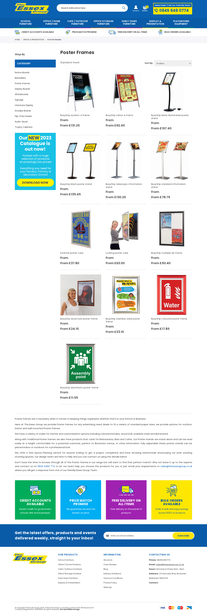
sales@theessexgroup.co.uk (176, 466)
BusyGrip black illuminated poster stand (170, 117)
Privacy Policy (110, 582)
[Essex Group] (33, 8)
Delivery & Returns (112, 573)
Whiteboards (21, 94)
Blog (106, 569)
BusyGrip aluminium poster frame (79, 387)
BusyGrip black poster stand (76, 184)
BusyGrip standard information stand (168, 186)
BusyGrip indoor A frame (119, 115)
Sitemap (108, 587)
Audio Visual (21, 121)
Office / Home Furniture (69, 564)
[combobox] (92, 8)
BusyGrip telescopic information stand (124, 186)
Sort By (149, 63)
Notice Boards (22, 72)
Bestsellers (20, 77)
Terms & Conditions (113, 578)
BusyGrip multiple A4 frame (166, 252)
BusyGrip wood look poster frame (79, 318)
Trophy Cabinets (23, 127)
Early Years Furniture (68, 578)
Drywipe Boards (23, 110)
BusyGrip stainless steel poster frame (123, 320)
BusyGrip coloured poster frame (169, 318)
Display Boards (22, 88)
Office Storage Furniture (69, 573)
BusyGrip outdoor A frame (75, 115)
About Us (108, 559)
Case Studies (110, 564)
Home (17, 39)
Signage (19, 99)
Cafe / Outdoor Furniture (70, 569)
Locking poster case (117, 252)
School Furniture (66, 559)
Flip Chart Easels (23, 116)
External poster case (71, 252)
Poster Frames (22, 83)
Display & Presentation (33, 39)
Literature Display (24, 105)
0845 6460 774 (46, 466)
